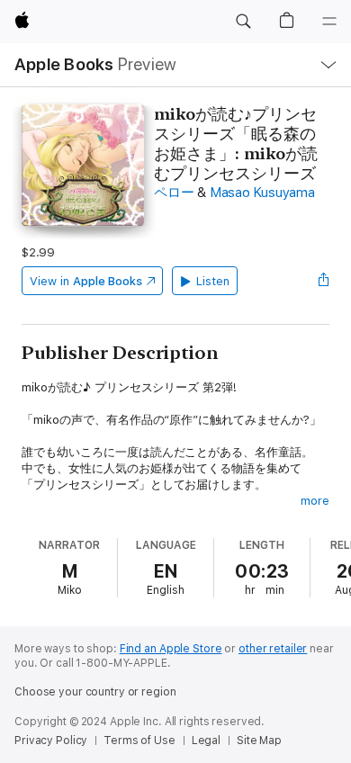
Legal (206, 740)
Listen (213, 281)
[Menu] (329, 21)
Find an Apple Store (171, 648)
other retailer (272, 648)
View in (86, 281)
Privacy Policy (50, 740)
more (315, 500)
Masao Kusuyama (262, 192)
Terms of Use (140, 740)
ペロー (174, 192)
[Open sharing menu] (324, 280)
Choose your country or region (95, 692)
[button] (243, 21)
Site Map (259, 740)
